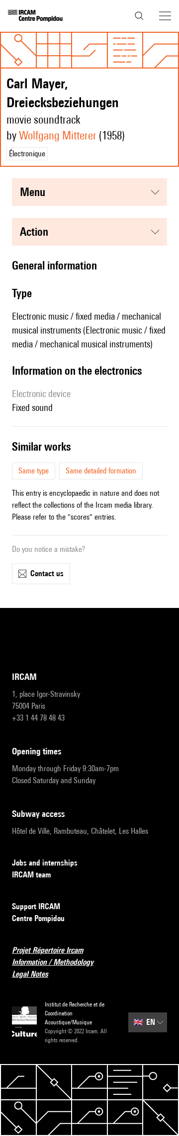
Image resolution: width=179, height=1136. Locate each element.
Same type (33, 470)
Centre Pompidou (38, 918)
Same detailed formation (101, 470)
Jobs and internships (45, 863)
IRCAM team (31, 874)
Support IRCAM (36, 906)
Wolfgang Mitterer (57, 135)
